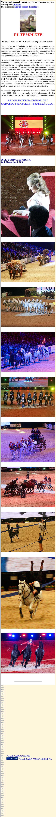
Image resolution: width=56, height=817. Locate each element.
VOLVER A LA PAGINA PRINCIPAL (35, 759)
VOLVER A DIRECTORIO (18, 756)
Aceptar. (17, 4)
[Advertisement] (28, 723)
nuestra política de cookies (26, 7)
